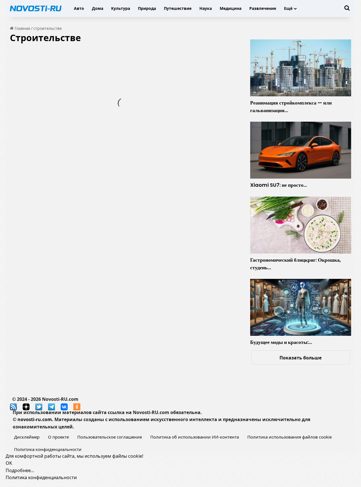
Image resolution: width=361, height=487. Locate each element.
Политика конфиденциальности (48, 449)
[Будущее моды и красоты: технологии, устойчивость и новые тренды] (300, 307)
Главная (22, 28)
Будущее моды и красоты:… (281, 342)
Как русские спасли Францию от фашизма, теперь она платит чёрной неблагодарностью (59, 92)
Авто (79, 8)
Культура (120, 8)
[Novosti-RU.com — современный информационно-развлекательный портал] (35, 8)
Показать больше (300, 358)
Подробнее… (20, 470)
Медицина (230, 8)
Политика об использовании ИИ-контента (194, 437)
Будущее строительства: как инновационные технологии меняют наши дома (180, 139)
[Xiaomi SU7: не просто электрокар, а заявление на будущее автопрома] (300, 150)
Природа (147, 8)
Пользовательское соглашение (109, 437)
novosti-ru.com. (35, 419)
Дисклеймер (26, 437)
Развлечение (262, 8)
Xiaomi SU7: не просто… (278, 184)
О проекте (58, 437)
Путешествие (177, 8)
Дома (97, 8)
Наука (205, 8)
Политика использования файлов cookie (289, 437)
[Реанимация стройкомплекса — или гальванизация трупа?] (300, 67)
